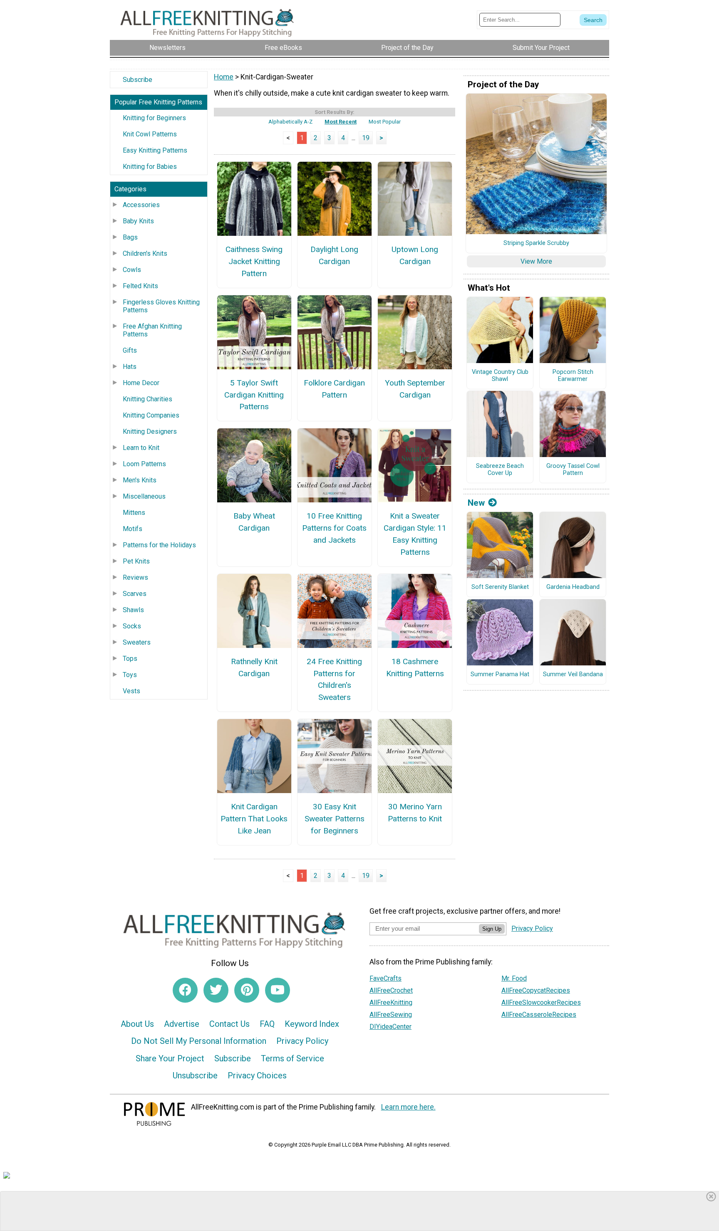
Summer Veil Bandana (573, 674)
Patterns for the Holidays (159, 545)
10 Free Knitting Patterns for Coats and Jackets (334, 528)
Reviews (135, 577)
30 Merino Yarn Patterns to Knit (415, 812)
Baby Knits (138, 221)
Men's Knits (139, 480)
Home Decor (141, 383)
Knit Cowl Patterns (150, 134)
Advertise (181, 1024)
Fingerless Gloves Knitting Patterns (161, 306)
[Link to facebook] (185, 990)
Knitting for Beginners (154, 118)
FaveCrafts (385, 978)
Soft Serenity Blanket (500, 587)
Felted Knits (140, 286)
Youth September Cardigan (415, 389)
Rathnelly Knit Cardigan (254, 667)
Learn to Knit (141, 448)
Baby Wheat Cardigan (254, 522)
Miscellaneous (144, 496)
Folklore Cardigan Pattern (334, 389)
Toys (130, 675)
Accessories (141, 205)
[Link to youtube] (277, 990)
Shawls (133, 610)
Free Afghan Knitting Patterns (152, 330)
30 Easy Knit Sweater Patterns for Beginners (334, 818)
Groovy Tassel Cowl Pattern (573, 470)
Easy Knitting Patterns (155, 150)
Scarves (134, 594)
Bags (130, 237)
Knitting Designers (150, 431)
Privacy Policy (302, 1041)
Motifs (132, 529)
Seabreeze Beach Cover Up (500, 470)
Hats (129, 367)
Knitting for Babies (150, 167)
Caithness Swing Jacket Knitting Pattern (254, 261)
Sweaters (137, 642)
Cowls (132, 270)
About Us (137, 1024)
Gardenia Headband (573, 587)
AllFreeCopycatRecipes (535, 990)
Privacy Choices (257, 1075)
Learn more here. (408, 1107)
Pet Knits (136, 561)
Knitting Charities (147, 399)
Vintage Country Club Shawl (500, 376)
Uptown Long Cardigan (415, 255)
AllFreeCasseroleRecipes (538, 1014)
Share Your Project (170, 1058)
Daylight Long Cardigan (334, 255)
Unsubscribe (195, 1075)
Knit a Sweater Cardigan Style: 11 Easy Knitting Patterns (415, 533)
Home (223, 77)
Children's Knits (145, 253)
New (476, 503)
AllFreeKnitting (390, 1002)
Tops (130, 658)
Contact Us (229, 1024)
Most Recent (341, 122)
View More (536, 261)
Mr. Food (514, 978)
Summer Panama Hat (500, 674)
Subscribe (137, 80)
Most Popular (385, 122)
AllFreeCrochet (391, 990)
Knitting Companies (151, 415)
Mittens (134, 513)
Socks (132, 626)
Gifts (130, 350)
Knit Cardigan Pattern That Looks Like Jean (254, 818)
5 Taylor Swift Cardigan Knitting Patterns (254, 395)
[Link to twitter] (215, 990)
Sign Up (491, 929)
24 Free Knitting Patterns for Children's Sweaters (334, 679)
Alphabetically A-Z (290, 122)
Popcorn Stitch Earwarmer (573, 376)
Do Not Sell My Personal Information (198, 1041)
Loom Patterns (144, 464)
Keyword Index (312, 1024)
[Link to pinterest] (246, 990)
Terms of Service (292, 1058)
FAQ (267, 1024)
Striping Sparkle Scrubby (536, 243)
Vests (131, 691)
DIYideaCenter (390, 1027)
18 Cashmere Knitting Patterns (415, 667)
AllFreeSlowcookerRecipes (541, 1002)
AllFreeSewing (390, 1014)
